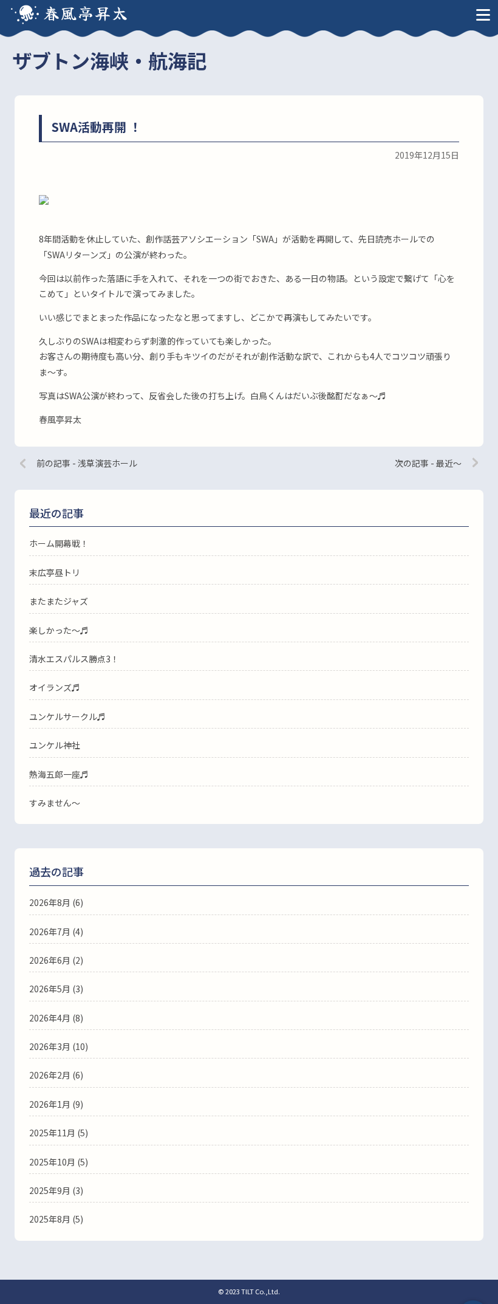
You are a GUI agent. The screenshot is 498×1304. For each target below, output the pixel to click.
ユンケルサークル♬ (67, 716)
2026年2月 (49, 1075)
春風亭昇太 (86, 12)
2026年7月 (49, 931)
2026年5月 (49, 989)
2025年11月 (52, 1133)
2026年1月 (49, 1104)
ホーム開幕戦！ (59, 543)
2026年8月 (49, 902)
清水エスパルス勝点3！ (74, 659)
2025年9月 (49, 1190)
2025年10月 (52, 1162)
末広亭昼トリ (54, 572)
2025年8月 (49, 1219)
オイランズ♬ (54, 687)
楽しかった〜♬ (59, 630)
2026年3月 (49, 1046)
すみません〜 (54, 803)
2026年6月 (49, 960)
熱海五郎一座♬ (59, 774)
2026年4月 (49, 1018)
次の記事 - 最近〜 (428, 463)
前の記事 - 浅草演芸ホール (86, 463)
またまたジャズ (58, 601)
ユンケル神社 (54, 745)
